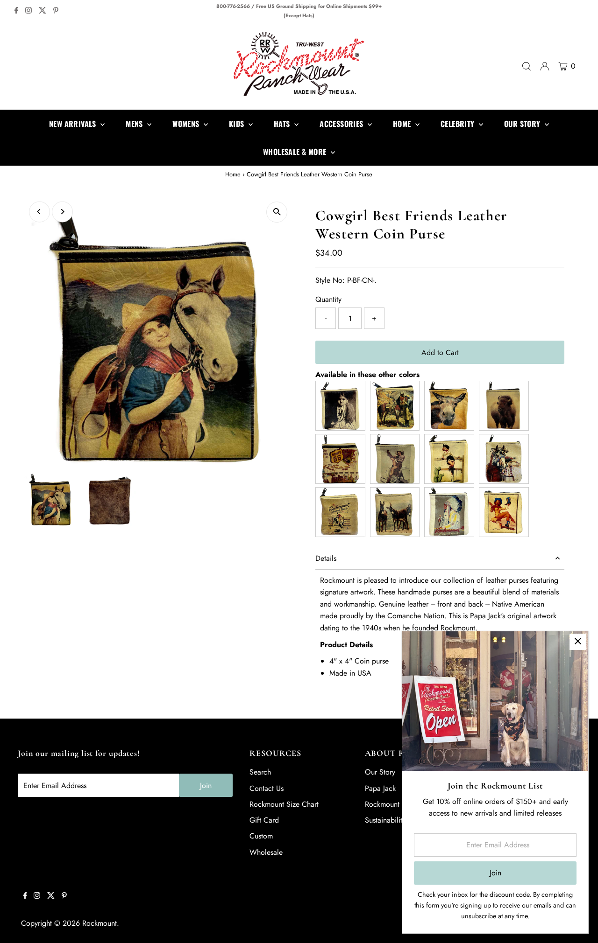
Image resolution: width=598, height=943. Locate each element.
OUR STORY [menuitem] (523, 123)
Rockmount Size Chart (284, 804)
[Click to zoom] (276, 212)
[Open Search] (526, 66)
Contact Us (266, 788)
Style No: (330, 280)
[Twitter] (42, 11)
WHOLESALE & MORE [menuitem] (295, 151)
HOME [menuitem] (403, 123)
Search (260, 772)
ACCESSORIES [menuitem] (342, 123)
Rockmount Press (391, 804)
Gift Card (264, 820)
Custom (261, 836)
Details (325, 558)
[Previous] (39, 211)
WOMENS (186, 123)
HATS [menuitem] (283, 123)
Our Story (380, 772)
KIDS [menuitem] (237, 123)
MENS (135, 123)
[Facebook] (16, 11)
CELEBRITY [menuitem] (459, 123)
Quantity (328, 299)
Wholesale (266, 852)
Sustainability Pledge (397, 820)
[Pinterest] (56, 11)
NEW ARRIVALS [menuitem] (73, 123)
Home (233, 174)
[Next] (62, 211)
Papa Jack (380, 788)
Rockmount (99, 923)
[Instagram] (28, 11)
